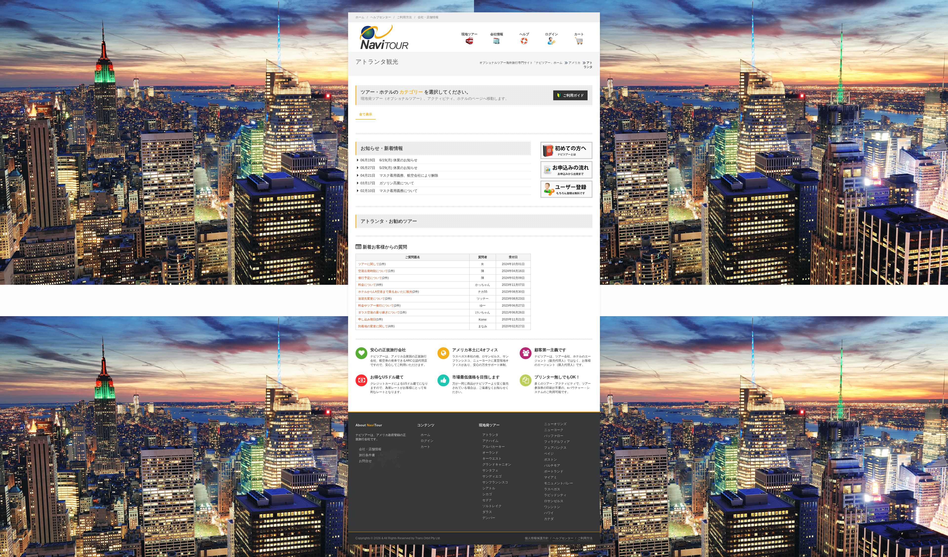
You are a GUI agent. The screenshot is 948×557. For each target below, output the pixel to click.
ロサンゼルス (553, 501)
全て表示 (365, 114)
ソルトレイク (492, 506)
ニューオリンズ (555, 424)
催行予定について (370, 278)
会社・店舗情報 (428, 17)
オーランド (490, 452)
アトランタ (490, 435)
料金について (367, 285)
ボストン (550, 459)
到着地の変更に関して (373, 326)
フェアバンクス (555, 448)
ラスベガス (552, 489)
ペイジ (549, 453)
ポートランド (553, 471)
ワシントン (552, 507)
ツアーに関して (368, 264)
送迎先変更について (371, 298)
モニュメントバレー (558, 483)
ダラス (487, 512)
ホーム (360, 17)
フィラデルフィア (557, 442)
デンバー (488, 518)
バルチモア (552, 465)
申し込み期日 (367, 319)
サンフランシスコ (495, 482)
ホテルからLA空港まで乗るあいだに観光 (385, 291)
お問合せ (365, 461)
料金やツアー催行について (376, 305)
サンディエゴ (492, 476)
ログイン (427, 441)
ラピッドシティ (555, 495)
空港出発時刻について (373, 271)
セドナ (487, 500)
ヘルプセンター (380, 17)
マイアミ (550, 477)
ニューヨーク (553, 430)
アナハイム (490, 441)
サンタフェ (490, 470)
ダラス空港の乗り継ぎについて (379, 312)
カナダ (549, 519)
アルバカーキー (493, 447)
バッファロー (553, 436)
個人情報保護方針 (537, 538)
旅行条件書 (367, 455)
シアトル (488, 488)
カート (425, 447)
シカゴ (487, 494)
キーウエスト (492, 458)
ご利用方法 (404, 17)
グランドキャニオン (496, 464)
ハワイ (549, 513)
